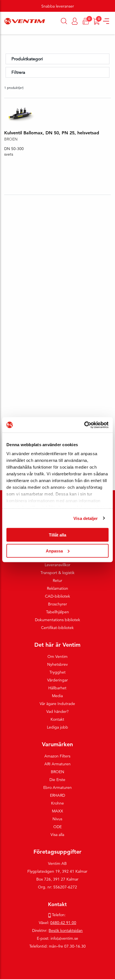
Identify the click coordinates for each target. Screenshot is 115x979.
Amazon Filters (57, 756)
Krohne (57, 803)
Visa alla (57, 834)
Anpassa (54, 550)
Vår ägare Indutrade (57, 703)
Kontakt (57, 719)
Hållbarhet (57, 687)
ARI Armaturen (57, 763)
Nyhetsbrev (57, 664)
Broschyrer (57, 604)
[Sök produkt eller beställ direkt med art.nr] (64, 21)
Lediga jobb (57, 727)
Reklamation (57, 588)
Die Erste (57, 779)
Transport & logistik (57, 572)
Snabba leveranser (57, 6)
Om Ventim (57, 656)
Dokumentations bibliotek (57, 619)
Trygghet (57, 672)
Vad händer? (57, 711)
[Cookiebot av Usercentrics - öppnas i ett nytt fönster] (84, 425)
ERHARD (57, 795)
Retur (57, 580)
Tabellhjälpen (57, 611)
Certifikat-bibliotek (57, 627)
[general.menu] (2, 31)
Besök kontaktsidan (66, 930)
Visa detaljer (85, 518)
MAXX (57, 811)
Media (57, 695)
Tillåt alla (57, 535)
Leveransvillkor (57, 564)
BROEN (57, 771)
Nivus (57, 818)
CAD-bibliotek (57, 596)
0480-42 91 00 (63, 922)
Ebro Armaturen (57, 787)
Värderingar (57, 680)
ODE (57, 826)
